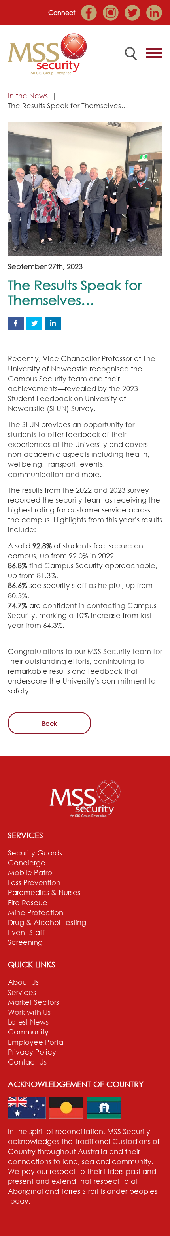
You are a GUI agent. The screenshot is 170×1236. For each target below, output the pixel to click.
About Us (23, 982)
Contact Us (27, 1061)
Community (28, 1031)
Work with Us (29, 1012)
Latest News (28, 1021)
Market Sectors (33, 1002)
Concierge (26, 862)
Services (22, 992)
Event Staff (26, 932)
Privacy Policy (32, 1052)
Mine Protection (35, 912)
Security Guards (35, 852)
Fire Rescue (27, 902)
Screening (25, 942)
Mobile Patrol (31, 872)
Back (49, 723)
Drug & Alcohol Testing (47, 922)
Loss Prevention (34, 882)
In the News (28, 95)
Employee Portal (36, 1042)
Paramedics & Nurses (44, 892)
